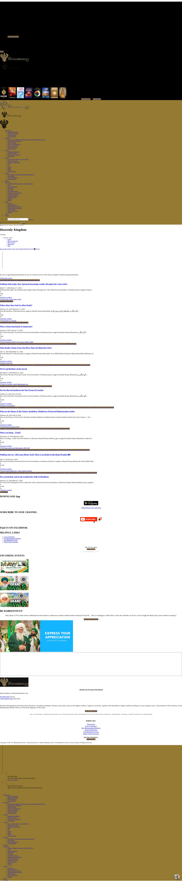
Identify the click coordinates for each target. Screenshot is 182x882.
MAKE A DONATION (91, 619)
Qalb (9, 164)
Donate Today (86, 99)
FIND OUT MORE (91, 711)
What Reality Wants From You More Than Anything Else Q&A (26, 348)
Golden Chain (12, 209)
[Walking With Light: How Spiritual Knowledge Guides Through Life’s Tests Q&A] (6, 278)
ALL (1, 249)
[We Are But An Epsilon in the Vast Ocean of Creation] (14, 384)
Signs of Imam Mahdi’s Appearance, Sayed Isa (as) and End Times (26, 139)
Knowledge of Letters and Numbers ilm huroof (21, 174)
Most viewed (11, 242)
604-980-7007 (5, 697)
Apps (9, 185)
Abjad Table (11, 176)
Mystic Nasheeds (12, 186)
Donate (7, 215)
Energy (7, 158)
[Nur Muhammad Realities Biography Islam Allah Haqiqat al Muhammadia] (91, 67)
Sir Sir (9, 167)
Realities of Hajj (12, 153)
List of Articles (12, 136)
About (6, 202)
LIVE (2, 52)
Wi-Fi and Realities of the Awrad (13, 369)
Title (9, 246)
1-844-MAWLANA (6, 699)
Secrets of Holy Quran (58, 344)
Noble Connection (13, 133)
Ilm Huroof (24, 322)
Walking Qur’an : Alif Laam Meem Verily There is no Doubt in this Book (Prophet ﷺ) (35, 455)
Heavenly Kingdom (17, 280)
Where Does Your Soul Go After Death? (16, 305)
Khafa (9, 168)
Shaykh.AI (11, 188)
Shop (6, 214)
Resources (8, 182)
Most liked (11, 244)
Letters (7, 173)
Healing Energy (12, 135)
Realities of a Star (13, 161)
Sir (8, 165)
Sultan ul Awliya (12, 205)
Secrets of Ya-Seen (13, 145)
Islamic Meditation (13, 132)
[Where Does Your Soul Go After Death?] (10, 299)
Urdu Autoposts (12, 197)
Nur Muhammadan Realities (12, 538)
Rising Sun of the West (14, 155)
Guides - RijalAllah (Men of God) (39, 365)
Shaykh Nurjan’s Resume (15, 208)
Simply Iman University (11, 542)
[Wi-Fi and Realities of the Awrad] (6, 363)
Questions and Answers (32, 280)
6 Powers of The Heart (14, 162)
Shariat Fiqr (91, 724)
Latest (9, 239)
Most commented (13, 241)
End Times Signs (5, 280)
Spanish (10, 199)
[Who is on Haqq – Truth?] (9, 427)
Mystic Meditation (91, 730)
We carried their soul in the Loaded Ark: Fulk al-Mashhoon (24, 477)
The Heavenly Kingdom (14, 141)
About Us (10, 203)
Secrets (7, 150)
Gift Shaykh (97, 99)
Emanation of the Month (15, 193)
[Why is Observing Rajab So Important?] (8, 321)
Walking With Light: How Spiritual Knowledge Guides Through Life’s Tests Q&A (33, 284)
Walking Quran (12, 142)
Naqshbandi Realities (14, 152)
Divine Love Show (13, 194)
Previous (4, 492)
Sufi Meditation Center (10, 540)
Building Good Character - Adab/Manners (14, 344)
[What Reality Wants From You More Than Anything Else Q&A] (16, 342)
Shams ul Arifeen (12, 147)
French (9, 200)
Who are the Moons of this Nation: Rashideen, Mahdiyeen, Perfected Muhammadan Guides (37, 411)
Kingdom (7, 138)
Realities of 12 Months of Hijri (61, 407)
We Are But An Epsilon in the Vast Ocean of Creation (21, 390)
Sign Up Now (91, 549)
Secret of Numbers (13, 177)
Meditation (8, 130)
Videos (7, 180)
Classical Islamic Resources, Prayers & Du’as (20, 183)
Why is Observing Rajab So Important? (16, 326)
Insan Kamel (11, 156)
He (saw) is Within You (14, 144)
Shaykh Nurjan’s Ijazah (14, 206)
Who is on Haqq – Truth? (10, 433)
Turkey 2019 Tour (13, 211)
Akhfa (9, 170)
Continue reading (6, 297)
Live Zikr (10, 189)
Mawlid (10, 212)
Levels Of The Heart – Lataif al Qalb (18, 159)
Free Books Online (13, 191)
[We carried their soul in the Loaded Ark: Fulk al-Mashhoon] (16, 471)
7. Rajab (2, 322)
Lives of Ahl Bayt (9, 537)
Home (1, 225)
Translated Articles (13, 196)
